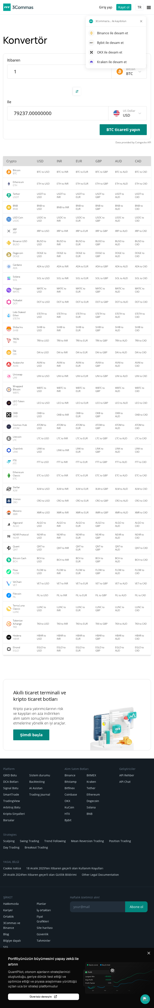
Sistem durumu (39, 775)
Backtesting (37, 782)
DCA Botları (10, 782)
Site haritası (45, 928)
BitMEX (91, 775)
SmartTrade (11, 794)
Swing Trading (29, 841)
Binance (70, 775)
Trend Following (55, 841)
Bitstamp (71, 782)
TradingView (11, 801)
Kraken (91, 782)
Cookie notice (12, 868)
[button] (145, 999)
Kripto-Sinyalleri (14, 814)
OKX (67, 801)
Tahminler (44, 940)
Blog (6, 934)
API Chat (125, 782)
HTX (67, 814)
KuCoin (69, 807)
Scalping (9, 841)
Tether (91, 788)
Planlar (41, 904)
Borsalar (8, 820)
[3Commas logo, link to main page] (18, 7)
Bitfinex (70, 788)
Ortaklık (8, 916)
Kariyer (8, 910)
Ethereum (93, 794)
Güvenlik (42, 934)
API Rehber (126, 775)
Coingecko (141, 142)
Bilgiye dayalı (12, 940)
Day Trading (11, 847)
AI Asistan (36, 788)
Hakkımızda (11, 904)
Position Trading (120, 841)
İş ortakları (44, 910)
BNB (89, 814)
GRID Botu (10, 775)
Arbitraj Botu (11, 807)
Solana (91, 807)
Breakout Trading (36, 847)
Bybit (68, 820)
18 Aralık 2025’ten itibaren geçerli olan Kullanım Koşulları (64, 868)
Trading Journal (39, 794)
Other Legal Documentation (100, 875)
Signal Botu (10, 788)
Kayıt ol (123, 7)
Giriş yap (105, 7)
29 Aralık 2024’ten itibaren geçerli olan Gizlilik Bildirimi (40, 875)
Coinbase (71, 794)
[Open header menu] (149, 7)
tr (139, 7)
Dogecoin (93, 801)
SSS (5, 947)
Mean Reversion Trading (87, 841)
